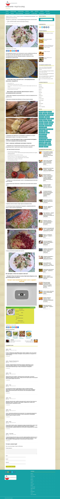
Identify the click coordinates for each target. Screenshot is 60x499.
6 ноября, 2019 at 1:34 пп (12, 410)
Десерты (36, 11)
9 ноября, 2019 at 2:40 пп (12, 422)
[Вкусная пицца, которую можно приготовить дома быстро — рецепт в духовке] (41, 284)
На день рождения (42, 127)
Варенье (12, 13)
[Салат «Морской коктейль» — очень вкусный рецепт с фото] (41, 264)
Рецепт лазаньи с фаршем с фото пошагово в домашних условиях (48, 299)
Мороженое (41, 125)
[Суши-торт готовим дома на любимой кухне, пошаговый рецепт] (41, 162)
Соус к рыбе (47, 141)
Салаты (7, 11)
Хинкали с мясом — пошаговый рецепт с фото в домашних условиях (47, 222)
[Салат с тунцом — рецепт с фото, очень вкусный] (41, 277)
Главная (7, 16)
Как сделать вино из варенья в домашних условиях (48, 201)
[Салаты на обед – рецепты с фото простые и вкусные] (41, 186)
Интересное (27, 13)
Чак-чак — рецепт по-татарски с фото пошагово (48, 207)
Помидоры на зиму (43, 134)
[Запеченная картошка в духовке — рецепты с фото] (41, 271)
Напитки (41, 11)
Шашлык (41, 146)
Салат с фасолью (42, 139)
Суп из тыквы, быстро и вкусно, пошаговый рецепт (48, 292)
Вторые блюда (21, 11)
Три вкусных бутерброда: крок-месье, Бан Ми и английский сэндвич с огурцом (49, 46)
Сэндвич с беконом (47, 51)
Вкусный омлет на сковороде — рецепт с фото (48, 306)
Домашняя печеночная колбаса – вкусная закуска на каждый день (48, 169)
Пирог (47, 132)
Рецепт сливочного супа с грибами (48, 58)
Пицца (32, 11)
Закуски (7, 13)
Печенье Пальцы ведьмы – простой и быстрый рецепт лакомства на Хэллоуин (45, 68)
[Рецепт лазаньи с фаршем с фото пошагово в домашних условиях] (41, 299)
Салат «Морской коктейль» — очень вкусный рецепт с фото (48, 264)
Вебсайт (7, 462)
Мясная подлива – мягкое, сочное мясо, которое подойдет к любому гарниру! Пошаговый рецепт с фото (48, 177)
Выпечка (27, 11)
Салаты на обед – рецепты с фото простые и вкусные (47, 186)
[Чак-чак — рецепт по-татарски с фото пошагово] (41, 208)
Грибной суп (50, 113)
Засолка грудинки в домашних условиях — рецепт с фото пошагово (48, 242)
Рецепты (11, 16)
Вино (40, 113)
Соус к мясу (41, 141)
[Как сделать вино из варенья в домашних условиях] (41, 201)
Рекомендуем (41, 13)
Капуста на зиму (42, 118)
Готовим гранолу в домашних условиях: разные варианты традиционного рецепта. (48, 193)
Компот (49, 120)
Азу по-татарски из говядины (48, 33)
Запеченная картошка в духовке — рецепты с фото (48, 270)
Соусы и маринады (19, 13)
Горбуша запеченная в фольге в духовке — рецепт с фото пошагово (48, 250)
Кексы (40, 120)
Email (7, 459)
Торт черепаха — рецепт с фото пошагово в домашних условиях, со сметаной (48, 214)
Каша (48, 118)
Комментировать (9, 448)
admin (13, 23)
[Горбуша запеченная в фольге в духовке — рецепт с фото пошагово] (41, 250)
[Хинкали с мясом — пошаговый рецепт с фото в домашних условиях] (41, 222)
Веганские (48, 13)
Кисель (45, 120)
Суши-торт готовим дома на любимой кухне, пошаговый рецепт (47, 162)
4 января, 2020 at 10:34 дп (12, 434)
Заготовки (47, 11)
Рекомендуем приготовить (45, 149)
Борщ (45, 111)
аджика (46, 146)
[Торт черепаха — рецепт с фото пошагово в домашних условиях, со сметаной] (41, 214)
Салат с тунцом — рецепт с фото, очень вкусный (48, 277)
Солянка (49, 139)
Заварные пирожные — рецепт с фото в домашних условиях (48, 258)
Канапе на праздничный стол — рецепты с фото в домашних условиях (48, 229)
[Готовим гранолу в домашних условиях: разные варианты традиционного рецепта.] (41, 192)
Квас (52, 118)
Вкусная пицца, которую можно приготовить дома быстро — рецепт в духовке (47, 285)
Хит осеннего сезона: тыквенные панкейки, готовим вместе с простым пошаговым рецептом (48, 154)
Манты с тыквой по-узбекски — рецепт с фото (47, 236)
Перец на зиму (42, 132)
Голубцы (45, 113)
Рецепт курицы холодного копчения (48, 40)
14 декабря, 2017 (9, 23)
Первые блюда (13, 11)
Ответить (8, 356)
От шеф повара (34, 13)
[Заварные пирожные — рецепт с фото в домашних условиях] (41, 258)
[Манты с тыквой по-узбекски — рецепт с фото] (41, 236)
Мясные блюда (48, 125)
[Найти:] (46, 19)
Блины (40, 111)
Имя (7, 455)
